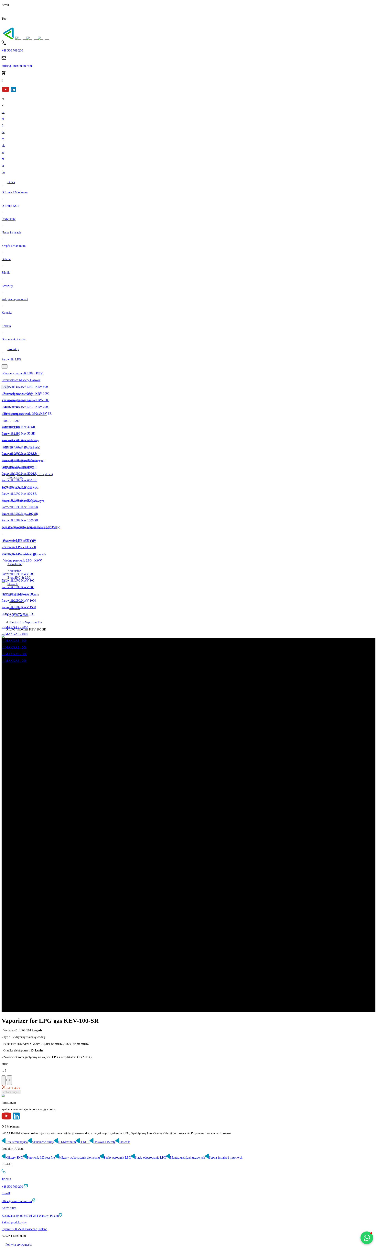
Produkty (13, 349)
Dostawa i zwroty (104, 1142)
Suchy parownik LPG (117, 1157)
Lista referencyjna (16, 1142)
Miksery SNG (14, 1157)
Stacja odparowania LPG (150, 1157)
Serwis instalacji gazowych (225, 1157)
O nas (11, 182)
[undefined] (8, 38)
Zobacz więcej (11, 1092)
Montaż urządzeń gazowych (187, 1157)
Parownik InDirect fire (41, 1157)
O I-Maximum (67, 1142)
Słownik (124, 1142)
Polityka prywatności (18, 1244)
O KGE (85, 1142)
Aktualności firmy (43, 1142)
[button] (367, 1237)
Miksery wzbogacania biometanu (79, 1157)
